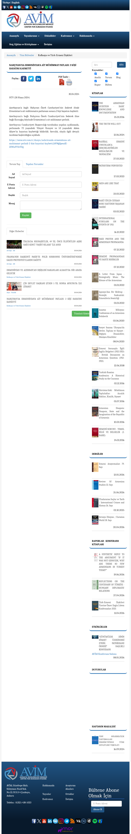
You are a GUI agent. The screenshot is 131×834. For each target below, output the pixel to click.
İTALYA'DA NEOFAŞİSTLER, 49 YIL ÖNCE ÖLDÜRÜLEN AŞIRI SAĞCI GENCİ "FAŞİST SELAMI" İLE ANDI (52, 243)
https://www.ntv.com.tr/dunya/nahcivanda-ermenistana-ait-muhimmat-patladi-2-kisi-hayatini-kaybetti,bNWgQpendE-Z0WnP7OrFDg (40, 143)
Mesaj (12, 203)
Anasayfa (14, 35)
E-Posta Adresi (11, 186)
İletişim (48, 44)
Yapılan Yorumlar (34, 164)
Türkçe (6, 2)
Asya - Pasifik (11, 293)
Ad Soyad (12, 176)
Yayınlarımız (31, 35)
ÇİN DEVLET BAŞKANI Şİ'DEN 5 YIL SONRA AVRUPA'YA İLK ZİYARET (52, 285)
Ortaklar (70, 794)
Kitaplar (97, 93)
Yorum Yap (14, 164)
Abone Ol (97, 809)
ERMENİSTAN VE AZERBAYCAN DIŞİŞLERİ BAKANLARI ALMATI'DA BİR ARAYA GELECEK (44, 272)
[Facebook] (23, 78)
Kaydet (25, 215)
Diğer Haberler (16, 231)
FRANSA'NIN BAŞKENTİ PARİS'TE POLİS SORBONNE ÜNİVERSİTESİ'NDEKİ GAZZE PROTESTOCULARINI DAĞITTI (44, 258)
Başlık (11, 195)
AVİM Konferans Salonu (104, 653)
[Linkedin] (38, 78)
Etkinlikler (50, 35)
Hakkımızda (86, 35)
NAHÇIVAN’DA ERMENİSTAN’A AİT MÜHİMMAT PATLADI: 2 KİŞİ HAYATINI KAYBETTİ (44, 300)
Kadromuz (67, 35)
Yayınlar (46, 794)
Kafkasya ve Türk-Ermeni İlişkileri (55, 55)
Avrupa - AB (11, 251)
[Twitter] (31, 78)
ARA (121, 64)
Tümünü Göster (82, 313)
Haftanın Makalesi (103, 726)
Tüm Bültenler (27, 55)
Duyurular (99, 669)
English (15, 2)
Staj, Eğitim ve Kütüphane (23, 44)
